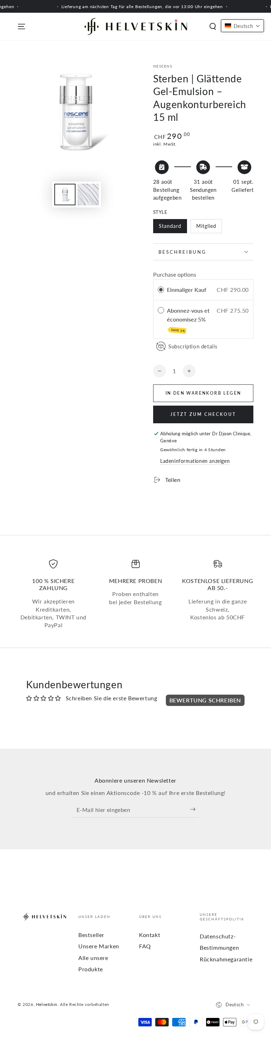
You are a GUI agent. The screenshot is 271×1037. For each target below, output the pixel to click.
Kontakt (149, 934)
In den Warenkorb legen (203, 393)
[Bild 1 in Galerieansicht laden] (65, 194)
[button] (213, 26)
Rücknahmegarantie (226, 959)
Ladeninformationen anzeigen (195, 461)
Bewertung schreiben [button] (205, 700)
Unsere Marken (98, 946)
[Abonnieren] (194, 809)
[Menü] (21, 26)
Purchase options (174, 274)
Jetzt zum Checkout (203, 414)
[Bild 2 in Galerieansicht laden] (88, 194)
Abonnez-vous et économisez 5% (188, 320)
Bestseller (91, 934)
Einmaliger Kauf (186, 289)
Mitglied (206, 226)
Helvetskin (47, 1004)
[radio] (161, 289)
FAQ (145, 946)
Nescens (162, 66)
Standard (170, 226)
